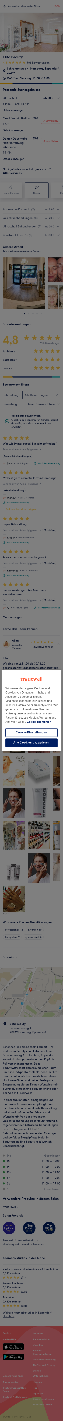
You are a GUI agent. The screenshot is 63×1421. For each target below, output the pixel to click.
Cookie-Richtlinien (39, 721)
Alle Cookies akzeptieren (31, 742)
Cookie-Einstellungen (31, 732)
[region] (31, 710)
